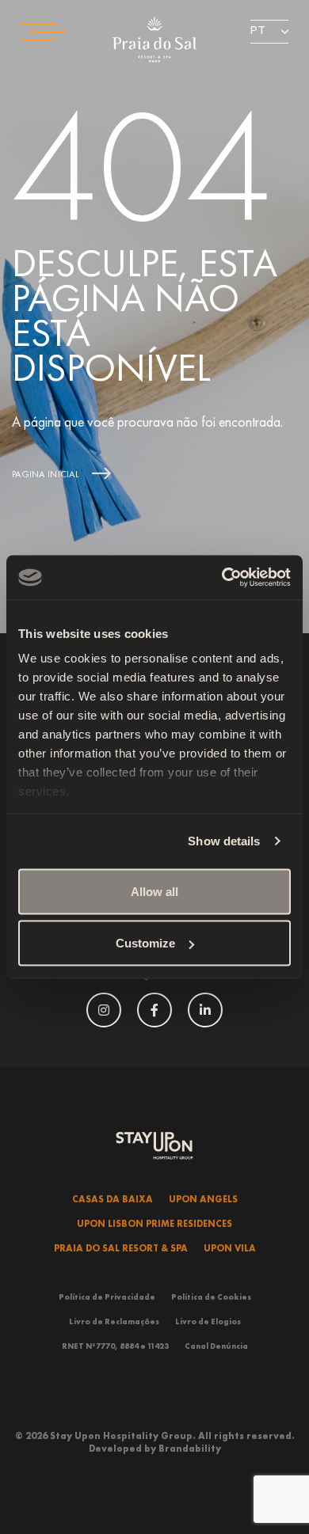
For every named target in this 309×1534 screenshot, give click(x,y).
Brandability (189, 1448)
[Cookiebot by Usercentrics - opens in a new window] (222, 578)
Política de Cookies (211, 1297)
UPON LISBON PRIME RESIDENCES (154, 1223)
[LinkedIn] (205, 1008)
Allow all (154, 891)
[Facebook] (154, 1008)
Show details (224, 841)
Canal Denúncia (216, 1346)
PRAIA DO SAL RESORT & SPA (121, 1248)
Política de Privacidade (107, 1297)
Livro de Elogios (208, 1321)
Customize (145, 943)
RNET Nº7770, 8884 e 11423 (115, 1346)
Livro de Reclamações (114, 1321)
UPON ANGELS (203, 1199)
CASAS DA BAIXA (112, 1199)
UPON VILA (230, 1248)
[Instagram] (103, 1008)
